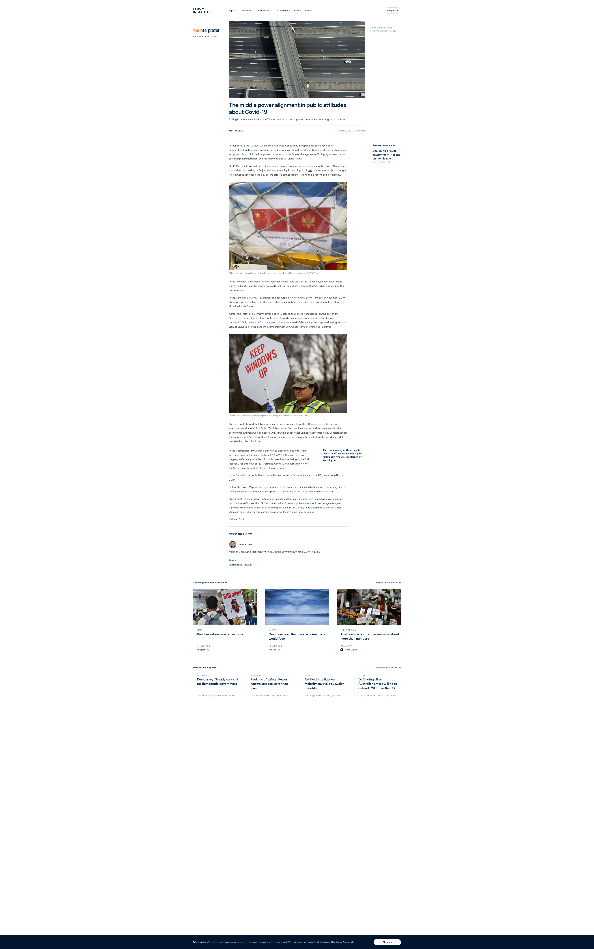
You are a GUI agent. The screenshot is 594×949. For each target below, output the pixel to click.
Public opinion (200, 36)
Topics (232, 10)
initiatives (267, 149)
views (275, 487)
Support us (392, 10)
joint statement (313, 507)
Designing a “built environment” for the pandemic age (386, 154)
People (308, 10)
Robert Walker (350, 649)
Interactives (263, 10)
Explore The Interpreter (387, 582)
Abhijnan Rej (203, 649)
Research (246, 10)
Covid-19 (248, 564)
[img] (341, 649)
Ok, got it (387, 942)
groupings (284, 149)
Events (297, 10)
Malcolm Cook (236, 130)
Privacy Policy (349, 942)
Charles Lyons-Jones (224, 695)
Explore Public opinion (387, 667)
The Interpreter (282, 10)
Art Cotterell (274, 649)
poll (277, 166)
